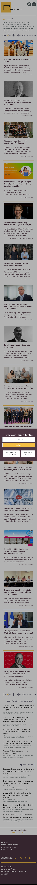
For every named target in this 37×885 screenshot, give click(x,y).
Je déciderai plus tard (27, 453)
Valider (19, 445)
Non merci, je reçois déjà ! (11, 453)
